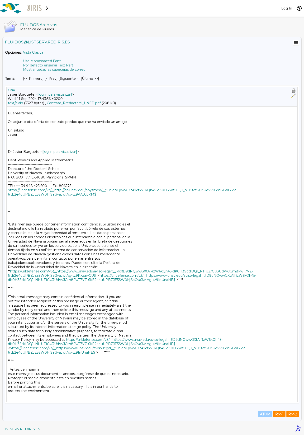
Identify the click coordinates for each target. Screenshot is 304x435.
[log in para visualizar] (54, 94)
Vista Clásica (33, 52)
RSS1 (279, 414)
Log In (286, 8)
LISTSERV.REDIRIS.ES (21, 429)
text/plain (15, 103)
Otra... (12, 90)
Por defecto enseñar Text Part (48, 65)
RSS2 (292, 414)
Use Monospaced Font (42, 61)
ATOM (265, 414)
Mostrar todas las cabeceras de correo (54, 69)
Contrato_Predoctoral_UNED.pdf (74, 103)
